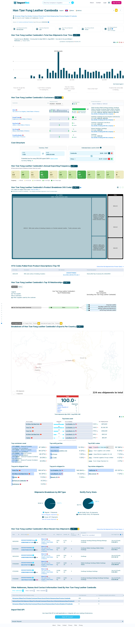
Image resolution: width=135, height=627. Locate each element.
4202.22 (99, 112)
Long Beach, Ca (70, 431)
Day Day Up (15, 123)
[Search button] (72, 2)
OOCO (90, 450)
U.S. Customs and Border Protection (25, 22)
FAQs (75, 625)
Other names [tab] (30, 590)
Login (104, 2)
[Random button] (69, 2)
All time (69, 39)
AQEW (90, 454)
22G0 (17, 453)
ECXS (90, 461)
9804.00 (115, 112)
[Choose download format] (79, 35)
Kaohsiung (15, 484)
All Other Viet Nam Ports (32, 424)
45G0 (17, 446)
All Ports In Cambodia (19, 480)
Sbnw (14, 110)
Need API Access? (67, 617)
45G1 (17, 450)
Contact (98, 2)
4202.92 (105, 112)
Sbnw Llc (43, 539)
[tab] (19, 89)
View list (41, 18)
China (58, 411)
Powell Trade (16, 117)
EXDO (90, 447)
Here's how (54, 158)
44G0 (17, 456)
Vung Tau (28, 427)
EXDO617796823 (71, 273)
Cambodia (60, 405)
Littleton (14, 125)
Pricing (80, 625)
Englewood (15, 119)
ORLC (90, 457)
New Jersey (92, 474)
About (92, 2)
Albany (14, 131)
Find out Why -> (35, 189)
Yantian (28, 437)
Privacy (70, 625)
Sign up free (116, 2)
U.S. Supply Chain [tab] (16, 323)
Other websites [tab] (42, 590)
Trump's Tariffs (26, 40)
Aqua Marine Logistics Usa (59, 450)
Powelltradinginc (17, 135)
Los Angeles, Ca (70, 424)
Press (59, 625)
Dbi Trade (54, 457)
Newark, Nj (54, 477)
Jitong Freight (55, 447)
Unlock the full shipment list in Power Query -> (110, 266)
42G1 (17, 460)
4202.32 (110, 112)
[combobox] (58, 2)
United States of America (32, 111)
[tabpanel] (67, 302)
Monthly (26, 39)
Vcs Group (15, 129)
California (92, 470)
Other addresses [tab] (17, 590)
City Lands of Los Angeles (19, 111)
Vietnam (59, 410)
